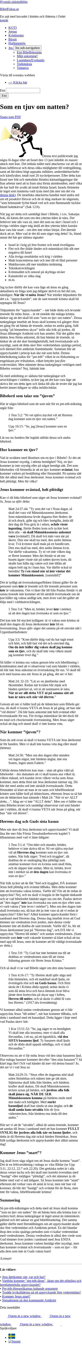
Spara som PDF (10, 117)
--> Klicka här (17, 82)
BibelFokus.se (9, 9)
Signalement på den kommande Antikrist (29, 1300)
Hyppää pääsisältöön (14, 2)
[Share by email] (57, 1324)
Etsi (2, 90)
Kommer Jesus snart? (16, 1296)
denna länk (7, 195)
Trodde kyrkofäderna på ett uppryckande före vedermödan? (41, 1292)
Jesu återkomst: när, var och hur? (23, 1277)
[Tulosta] (65, 1324)
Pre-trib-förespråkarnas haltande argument (30, 1288)
